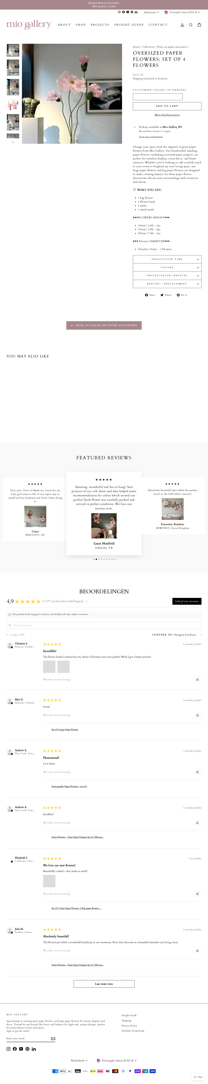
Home (136, 46)
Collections (148, 46)
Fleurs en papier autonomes (172, 46)
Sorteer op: (162, 634)
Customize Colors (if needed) (160, 90)
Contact (158, 25)
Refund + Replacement (167, 283)
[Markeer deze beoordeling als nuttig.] (198, 679)
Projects (100, 25)
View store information (151, 136)
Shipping (138, 78)
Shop (81, 25)
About (64, 25)
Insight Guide (129, 25)
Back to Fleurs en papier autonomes (106, 325)
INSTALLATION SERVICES (167, 275)
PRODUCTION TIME (167, 259)
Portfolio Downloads (133, 1030)
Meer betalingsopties (167, 115)
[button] (86, 601)
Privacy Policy (129, 1025)
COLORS (167, 267)
